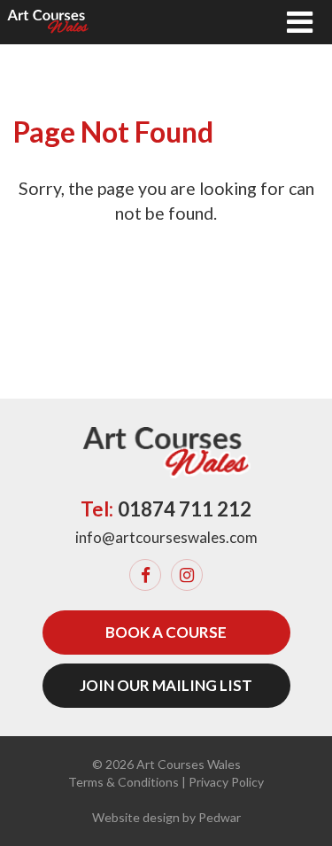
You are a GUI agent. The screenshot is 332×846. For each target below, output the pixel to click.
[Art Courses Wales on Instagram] (187, 575)
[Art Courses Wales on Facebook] (145, 575)
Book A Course (166, 632)
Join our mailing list (166, 685)
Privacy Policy (226, 781)
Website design (136, 817)
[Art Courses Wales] (48, 22)
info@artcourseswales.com (166, 537)
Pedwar (219, 817)
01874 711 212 (184, 509)
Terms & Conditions (123, 781)
